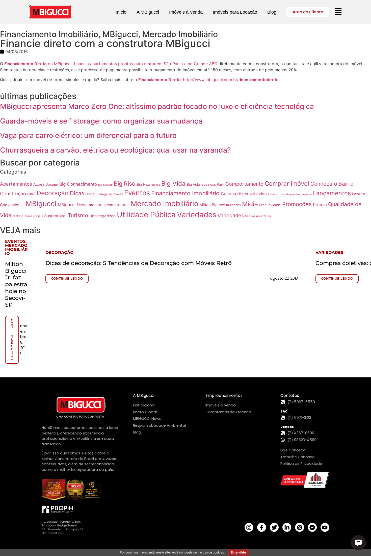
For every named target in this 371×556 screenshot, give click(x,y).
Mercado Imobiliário (164, 203)
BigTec (155, 184)
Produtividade (270, 205)
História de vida (252, 193)
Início (121, 12)
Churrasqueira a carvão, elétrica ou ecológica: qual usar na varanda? (115, 150)
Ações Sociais (45, 184)
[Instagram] (249, 527)
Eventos (137, 193)
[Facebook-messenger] (312, 527)
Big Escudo (105, 184)
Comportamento (244, 184)
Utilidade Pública (146, 214)
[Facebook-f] (261, 527)
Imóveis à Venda (186, 12)
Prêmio (320, 204)
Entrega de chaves (110, 194)
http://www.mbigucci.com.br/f (211, 79)
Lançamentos (332, 193)
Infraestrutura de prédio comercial (290, 194)
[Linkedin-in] (286, 527)
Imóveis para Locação (235, 12)
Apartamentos (16, 184)
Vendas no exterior (258, 216)
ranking (18, 216)
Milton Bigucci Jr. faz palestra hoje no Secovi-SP (16, 284)
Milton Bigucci (212, 205)
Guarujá (228, 193)
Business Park (212, 184)
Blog (271, 12)
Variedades (196, 214)
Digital (90, 194)
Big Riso (125, 183)
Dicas (77, 193)
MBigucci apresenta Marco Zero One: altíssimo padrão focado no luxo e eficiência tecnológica (157, 106)
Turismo (78, 215)
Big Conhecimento (78, 184)
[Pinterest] (299, 527)
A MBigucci (148, 12)
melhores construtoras (109, 205)
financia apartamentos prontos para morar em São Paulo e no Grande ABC (145, 63)
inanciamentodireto (259, 79)
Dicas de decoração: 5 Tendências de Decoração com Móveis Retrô (138, 263)
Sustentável (55, 215)
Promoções (297, 204)
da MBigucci (60, 63)
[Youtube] (325, 527)
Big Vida (173, 183)
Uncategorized (102, 216)
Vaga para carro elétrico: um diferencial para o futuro (88, 135)
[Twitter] (274, 527)
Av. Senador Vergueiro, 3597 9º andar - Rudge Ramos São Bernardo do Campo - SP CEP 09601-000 (62, 527)
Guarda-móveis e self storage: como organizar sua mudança (101, 121)
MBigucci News (73, 204)
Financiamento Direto (25, 63)
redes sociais (33, 216)
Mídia (250, 204)
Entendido (238, 552)
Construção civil (17, 194)
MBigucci (41, 203)
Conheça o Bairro (331, 184)
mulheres (233, 205)
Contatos (289, 395)
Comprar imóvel (287, 183)
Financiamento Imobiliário (185, 193)
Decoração (53, 193)
